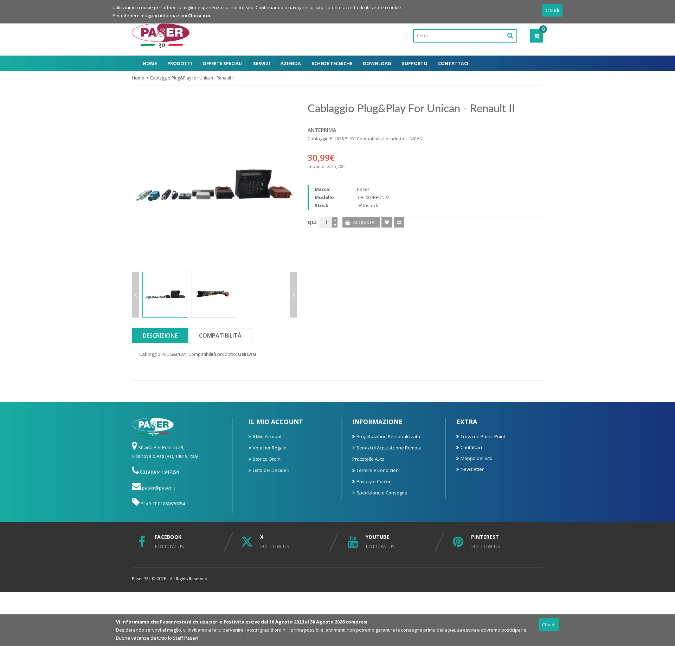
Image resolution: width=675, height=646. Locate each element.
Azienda (291, 63)
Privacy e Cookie (374, 481)
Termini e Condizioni (378, 470)
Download (377, 63)
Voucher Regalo (270, 447)
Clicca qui (199, 15)
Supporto (415, 63)
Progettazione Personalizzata (388, 436)
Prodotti (179, 63)
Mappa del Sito (477, 458)
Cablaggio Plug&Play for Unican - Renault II (192, 78)
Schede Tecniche (331, 63)
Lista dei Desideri (271, 470)
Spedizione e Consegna (381, 493)
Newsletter (472, 469)
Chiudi (552, 10)
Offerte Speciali (222, 63)
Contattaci (453, 63)
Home (150, 63)
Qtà (312, 222)
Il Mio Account (267, 436)
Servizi (261, 63)
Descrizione (160, 335)
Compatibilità (220, 335)
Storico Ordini (267, 459)
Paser (363, 189)
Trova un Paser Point (483, 436)
